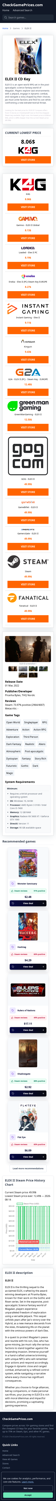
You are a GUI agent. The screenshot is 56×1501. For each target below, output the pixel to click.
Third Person (30, 737)
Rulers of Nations (26, 1010)
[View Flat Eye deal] (28, 1116)
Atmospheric (13, 751)
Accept (28, 1495)
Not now (28, 1488)
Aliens (42, 744)
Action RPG (40, 729)
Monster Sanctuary (27, 883)
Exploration (12, 737)
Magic (9, 773)
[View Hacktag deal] (28, 926)
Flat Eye (21, 1137)
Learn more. (28, 1481)
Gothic (25, 765)
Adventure (12, 729)
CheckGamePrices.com (22, 4)
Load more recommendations (28, 1168)
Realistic (29, 744)
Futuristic (11, 765)
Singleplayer (31, 722)
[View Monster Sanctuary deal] (28, 863)
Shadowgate (23, 1074)
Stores (5, 1463)
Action (25, 729)
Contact (6, 1467)
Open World (13, 722)
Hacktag (21, 947)
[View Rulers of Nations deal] (28, 990)
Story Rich (40, 758)
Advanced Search (22, 10)
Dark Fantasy (13, 744)
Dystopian (12, 758)
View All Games (10, 1459)
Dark (35, 765)
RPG (44, 722)
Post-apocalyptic (34, 751)
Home (5, 10)
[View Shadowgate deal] (28, 1053)
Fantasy (26, 758)
